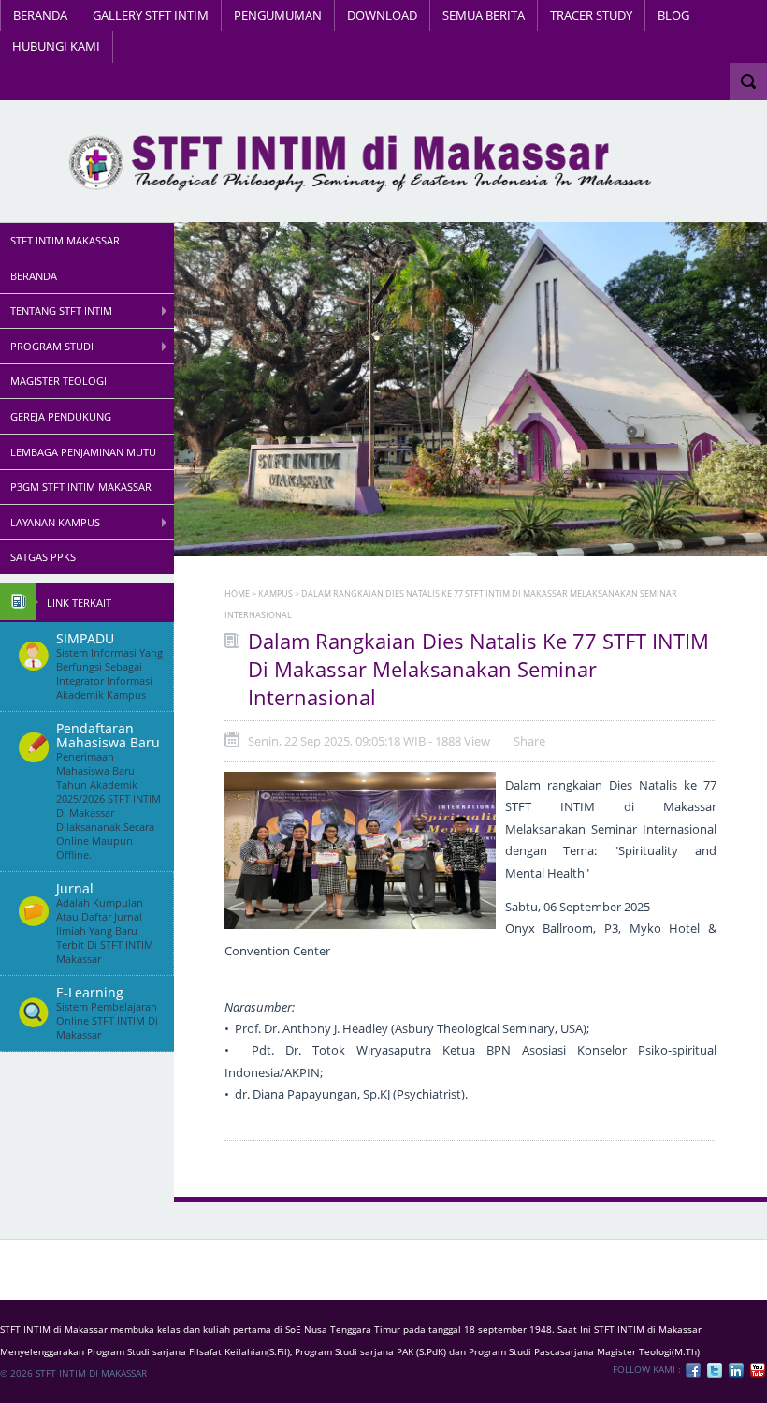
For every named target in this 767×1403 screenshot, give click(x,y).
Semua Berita (483, 15)
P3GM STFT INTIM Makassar (81, 487)
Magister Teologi (58, 381)
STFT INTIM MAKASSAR (65, 240)
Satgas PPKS (43, 557)
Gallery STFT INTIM (151, 15)
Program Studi (52, 346)
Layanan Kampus (55, 522)
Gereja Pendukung (60, 416)
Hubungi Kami (56, 45)
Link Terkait (79, 603)
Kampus (275, 593)
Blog (673, 15)
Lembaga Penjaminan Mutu (83, 452)
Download (382, 15)
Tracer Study (591, 15)
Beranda (40, 15)
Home (237, 593)
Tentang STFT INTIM (61, 310)
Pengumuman (278, 15)
